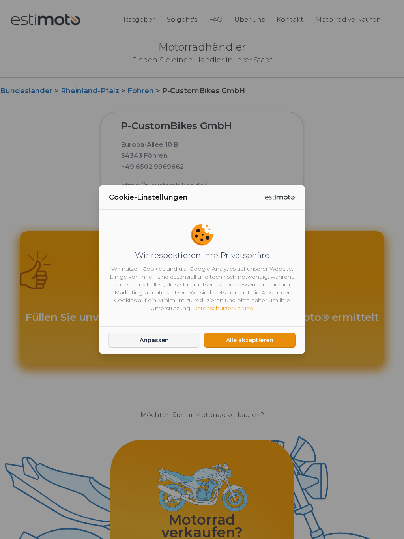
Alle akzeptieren (249, 340)
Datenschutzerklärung (223, 308)
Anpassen (154, 340)
